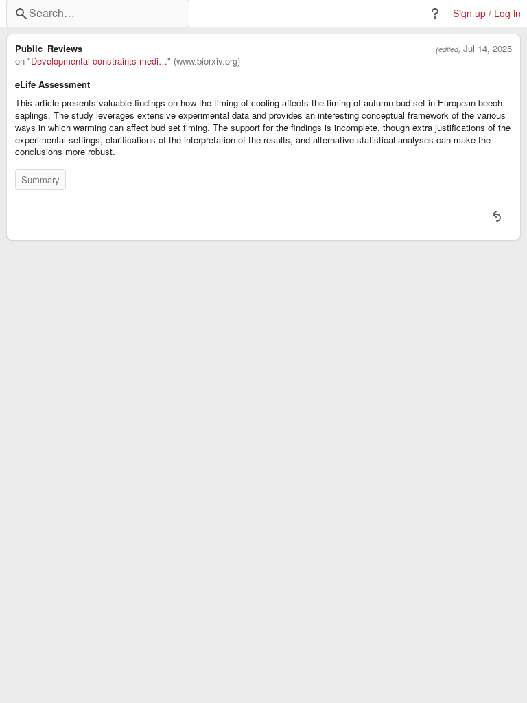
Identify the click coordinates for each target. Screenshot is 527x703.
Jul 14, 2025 (487, 49)
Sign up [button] (469, 13)
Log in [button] (507, 13)
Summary (40, 179)
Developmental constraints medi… (99, 61)
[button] (435, 14)
